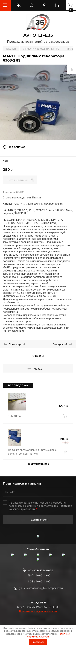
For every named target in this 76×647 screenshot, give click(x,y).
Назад (38, 368)
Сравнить (71, 69)
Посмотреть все (38, 463)
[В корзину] (65, 416)
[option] (38, 102)
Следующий (60, 344)
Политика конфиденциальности (38, 611)
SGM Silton (14, 416)
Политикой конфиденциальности (48, 635)
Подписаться (38, 519)
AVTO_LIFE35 (38, 35)
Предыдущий (17, 344)
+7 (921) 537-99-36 (40, 570)
